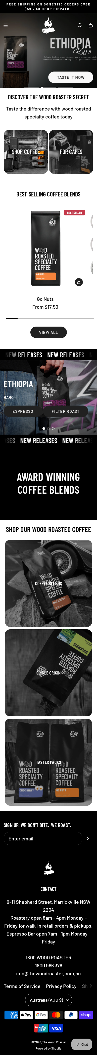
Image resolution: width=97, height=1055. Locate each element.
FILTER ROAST (66, 411)
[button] (90, 986)
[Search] (79, 25)
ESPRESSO (22, 411)
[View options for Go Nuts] (79, 282)
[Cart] (90, 25)
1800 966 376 (48, 965)
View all (48, 332)
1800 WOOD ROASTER (48, 957)
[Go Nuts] (45, 248)
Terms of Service (22, 986)
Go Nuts (45, 299)
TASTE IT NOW (71, 77)
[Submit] (87, 838)
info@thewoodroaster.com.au (48, 973)
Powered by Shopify (48, 1048)
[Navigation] (5, 25)
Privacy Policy (61, 986)
